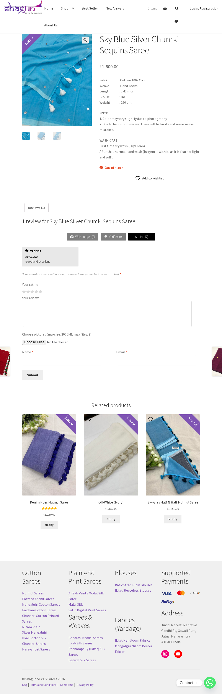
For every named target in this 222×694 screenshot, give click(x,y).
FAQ (24, 685)
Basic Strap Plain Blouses (133, 585)
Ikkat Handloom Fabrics (132, 640)
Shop (65, 8)
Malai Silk (76, 604)
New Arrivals (115, 8)
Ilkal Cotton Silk (34, 638)
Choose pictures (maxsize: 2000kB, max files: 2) (56, 334)
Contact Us (66, 685)
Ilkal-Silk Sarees (80, 643)
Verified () (115, 237)
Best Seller (90, 8)
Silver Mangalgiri (34, 632)
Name (27, 352)
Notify (49, 525)
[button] (85, 40)
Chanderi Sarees (34, 643)
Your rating (30, 284)
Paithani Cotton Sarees (39, 610)
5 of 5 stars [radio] (40, 292)
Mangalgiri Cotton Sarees (41, 604)
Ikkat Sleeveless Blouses (133, 590)
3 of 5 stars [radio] (32, 292)
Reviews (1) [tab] (36, 207)
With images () (85, 237)
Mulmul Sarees (33, 593)
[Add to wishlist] (27, 419)
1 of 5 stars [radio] (24, 292)
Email (121, 352)
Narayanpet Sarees (36, 649)
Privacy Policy (85, 685)
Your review (31, 298)
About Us (51, 25)
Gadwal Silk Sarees (82, 660)
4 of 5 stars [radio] (36, 292)
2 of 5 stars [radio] (28, 292)
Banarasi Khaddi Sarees (86, 638)
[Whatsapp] (210, 683)
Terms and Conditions (43, 685)
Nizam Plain (31, 627)
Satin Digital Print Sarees (87, 610)
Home (48, 8)
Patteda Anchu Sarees (38, 599)
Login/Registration (204, 8)
